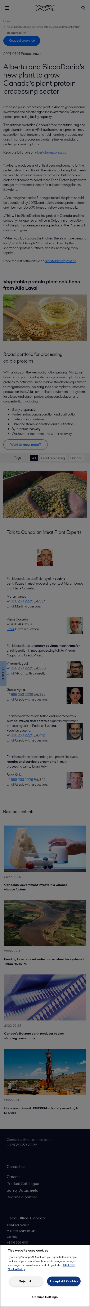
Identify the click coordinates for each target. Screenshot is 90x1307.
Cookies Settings (45, 1297)
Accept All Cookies (63, 1281)
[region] (45, 1275)
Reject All (26, 1281)
